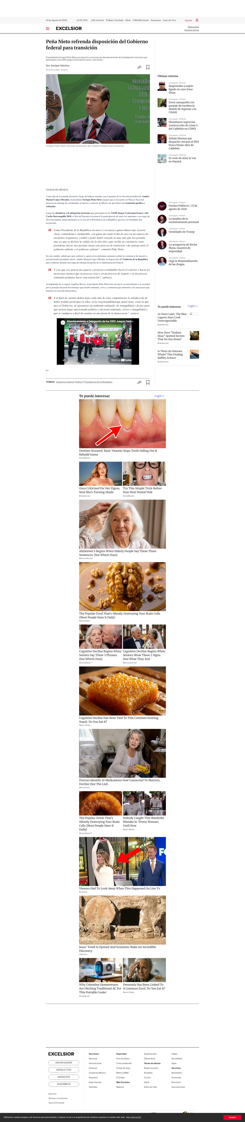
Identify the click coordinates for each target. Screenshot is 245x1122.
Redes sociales (151, 1068)
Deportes (93, 1077)
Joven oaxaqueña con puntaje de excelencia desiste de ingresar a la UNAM (182, 107)
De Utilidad (177, 1058)
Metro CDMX (122, 1073)
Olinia (128, 20)
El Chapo (120, 1077)
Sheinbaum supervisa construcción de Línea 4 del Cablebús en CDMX (183, 125)
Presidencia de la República (97, 382)
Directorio (52, 1094)
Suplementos (150, 1054)
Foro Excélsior (123, 1058)
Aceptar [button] (232, 1117)
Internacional (95, 1063)
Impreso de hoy (192, 30)
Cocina (147, 1077)
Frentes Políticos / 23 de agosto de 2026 (183, 207)
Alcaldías (148, 1073)
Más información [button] (133, 1117)
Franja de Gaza (123, 1068)
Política (79, 382)
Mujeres (120, 1087)
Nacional (93, 1058)
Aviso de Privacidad (56, 1103)
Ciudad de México (97, 1073)
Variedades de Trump (182, 231)
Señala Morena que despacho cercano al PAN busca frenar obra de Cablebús (184, 143)
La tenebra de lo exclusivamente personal (184, 220)
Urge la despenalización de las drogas (183, 262)
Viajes (174, 1054)
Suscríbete (64, 1084)
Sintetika (93, 1087)
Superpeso (156, 20)
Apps (174, 1063)
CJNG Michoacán (141, 20)
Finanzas (93, 1068)
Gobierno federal (65, 382)
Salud (146, 1082)
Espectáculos (95, 1082)
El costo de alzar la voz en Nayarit (182, 160)
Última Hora (193, 27)
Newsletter (63, 1070)
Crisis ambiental (124, 1063)
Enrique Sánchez (60, 65)
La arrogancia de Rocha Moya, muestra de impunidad (183, 248)
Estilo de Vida (150, 1087)
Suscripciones (178, 1087)
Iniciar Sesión (64, 1062)
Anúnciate (188, 20)
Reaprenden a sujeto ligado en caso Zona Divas (181, 89)
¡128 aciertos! (97, 20)
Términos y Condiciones (58, 1098)
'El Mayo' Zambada (115, 20)
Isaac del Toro (169, 20)
